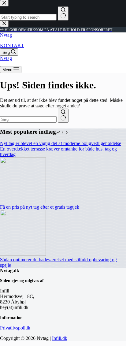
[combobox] (28, 119)
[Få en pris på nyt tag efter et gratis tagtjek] (23, 201)
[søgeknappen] (63, 116)
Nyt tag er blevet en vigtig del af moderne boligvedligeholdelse (60, 143)
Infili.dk (59, 338)
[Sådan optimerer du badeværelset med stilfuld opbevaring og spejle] (23, 254)
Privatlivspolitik (15, 327)
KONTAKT (12, 45)
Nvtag (6, 35)
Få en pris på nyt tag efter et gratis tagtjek (39, 207)
